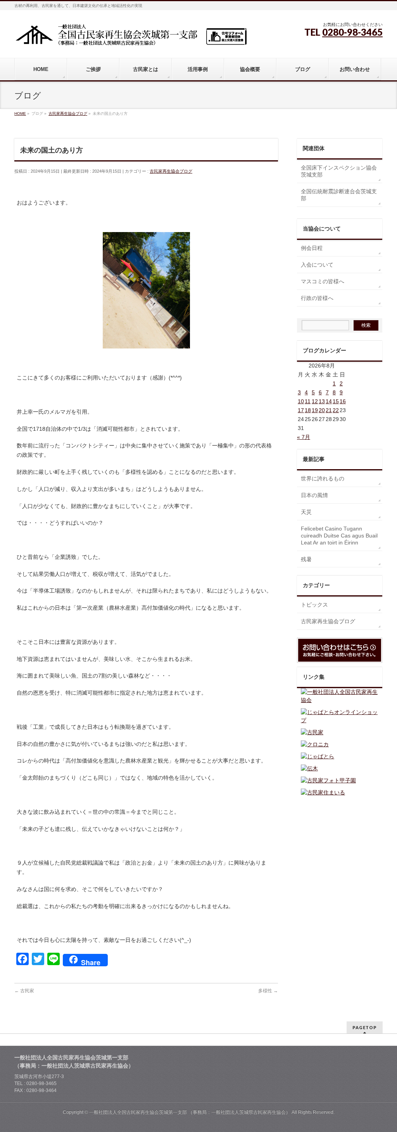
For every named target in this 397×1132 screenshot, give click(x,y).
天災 (306, 512)
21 (329, 410)
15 (336, 401)
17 (301, 410)
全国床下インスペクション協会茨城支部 (339, 171)
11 (308, 401)
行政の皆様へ (317, 298)
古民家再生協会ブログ (171, 171)
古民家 (24, 990)
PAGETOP (364, 1027)
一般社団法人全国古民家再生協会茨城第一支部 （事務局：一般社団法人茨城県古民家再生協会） (189, 1112)
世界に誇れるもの (322, 478)
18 (308, 410)
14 (329, 401)
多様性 (268, 990)
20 (322, 410)
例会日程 (312, 248)
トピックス (314, 605)
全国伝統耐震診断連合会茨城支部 (339, 194)
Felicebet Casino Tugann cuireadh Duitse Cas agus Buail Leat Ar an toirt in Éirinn (339, 535)
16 (343, 401)
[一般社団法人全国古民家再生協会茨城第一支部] (130, 37)
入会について (317, 265)
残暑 (306, 559)
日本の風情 (314, 495)
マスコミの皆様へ (322, 281)
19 (315, 410)
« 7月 (303, 437)
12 (315, 401)
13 (322, 401)
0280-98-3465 (352, 32)
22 (336, 410)
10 (301, 401)
